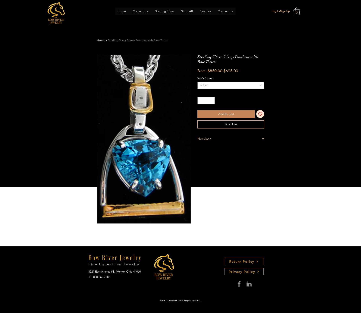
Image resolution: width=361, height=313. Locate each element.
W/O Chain (205, 78)
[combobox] (230, 85)
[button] (140, 11)
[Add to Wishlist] (260, 114)
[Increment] (211, 100)
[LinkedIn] (249, 284)
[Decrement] (200, 100)
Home (101, 40)
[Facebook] (239, 284)
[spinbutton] (206, 100)
